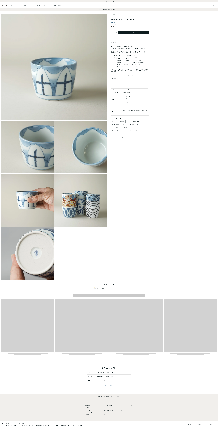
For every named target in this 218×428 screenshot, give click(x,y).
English (59, 5)
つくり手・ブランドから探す (25, 5)
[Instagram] (130, 410)
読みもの (87, 414)
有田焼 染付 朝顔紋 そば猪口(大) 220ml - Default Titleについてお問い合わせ (127, 39)
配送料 (114, 29)
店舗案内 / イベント (89, 408)
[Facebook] (124, 410)
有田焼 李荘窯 (113, 22)
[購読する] (131, 405)
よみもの (46, 5)
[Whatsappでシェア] (122, 138)
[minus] (112, 33)
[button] (133, 32)
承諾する (199, 424)
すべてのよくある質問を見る (108, 385)
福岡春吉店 (53, 5)
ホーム (100, 9)
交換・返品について (108, 412)
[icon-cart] (215, 5)
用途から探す (13, 5)
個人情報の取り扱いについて (109, 410)
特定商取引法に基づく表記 (109, 405)
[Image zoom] (54, 67)
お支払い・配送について (109, 408)
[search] (210, 5)
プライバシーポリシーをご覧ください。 (76, 425)
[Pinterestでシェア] (120, 138)
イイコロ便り (88, 410)
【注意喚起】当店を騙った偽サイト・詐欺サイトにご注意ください (109, 396)
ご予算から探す (38, 5)
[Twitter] (121, 410)
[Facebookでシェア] (115, 138)
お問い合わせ (132, 66)
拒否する (210, 424)
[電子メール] (121, 413)
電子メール (122, 405)
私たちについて (88, 405)
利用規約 (105, 414)
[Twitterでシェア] (117, 138)
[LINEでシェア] (125, 138)
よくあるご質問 (88, 412)
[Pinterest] (127, 410)
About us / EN (88, 419)
